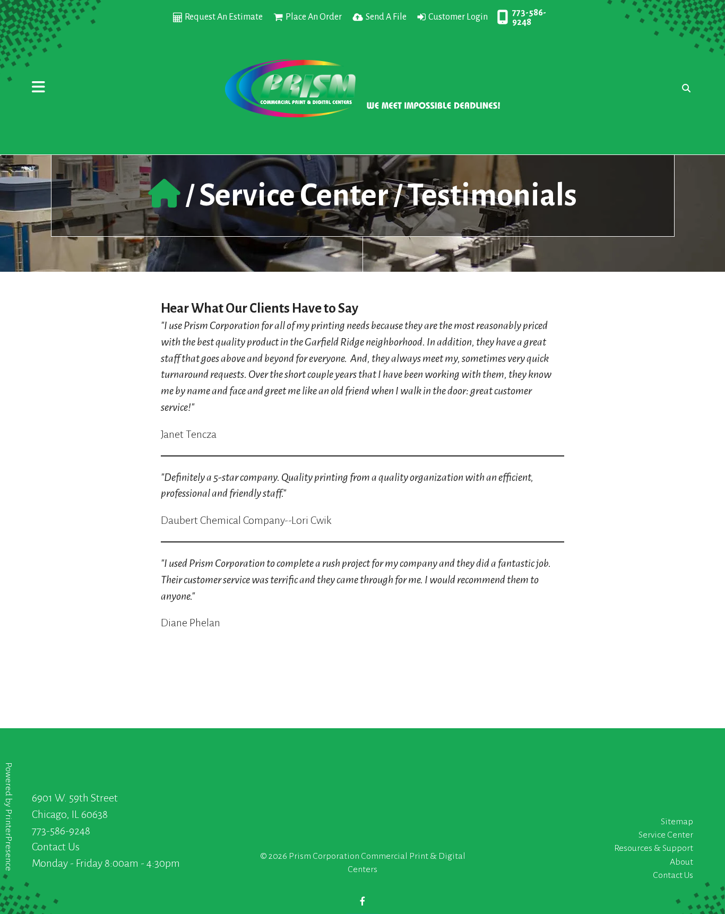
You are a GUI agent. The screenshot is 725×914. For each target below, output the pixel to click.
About (681, 862)
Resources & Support (653, 848)
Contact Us (56, 846)
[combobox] (684, 88)
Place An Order (314, 17)
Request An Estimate (224, 17)
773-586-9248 (529, 17)
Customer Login (458, 17)
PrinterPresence (8, 840)
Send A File (386, 17)
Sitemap (677, 821)
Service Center (294, 195)
